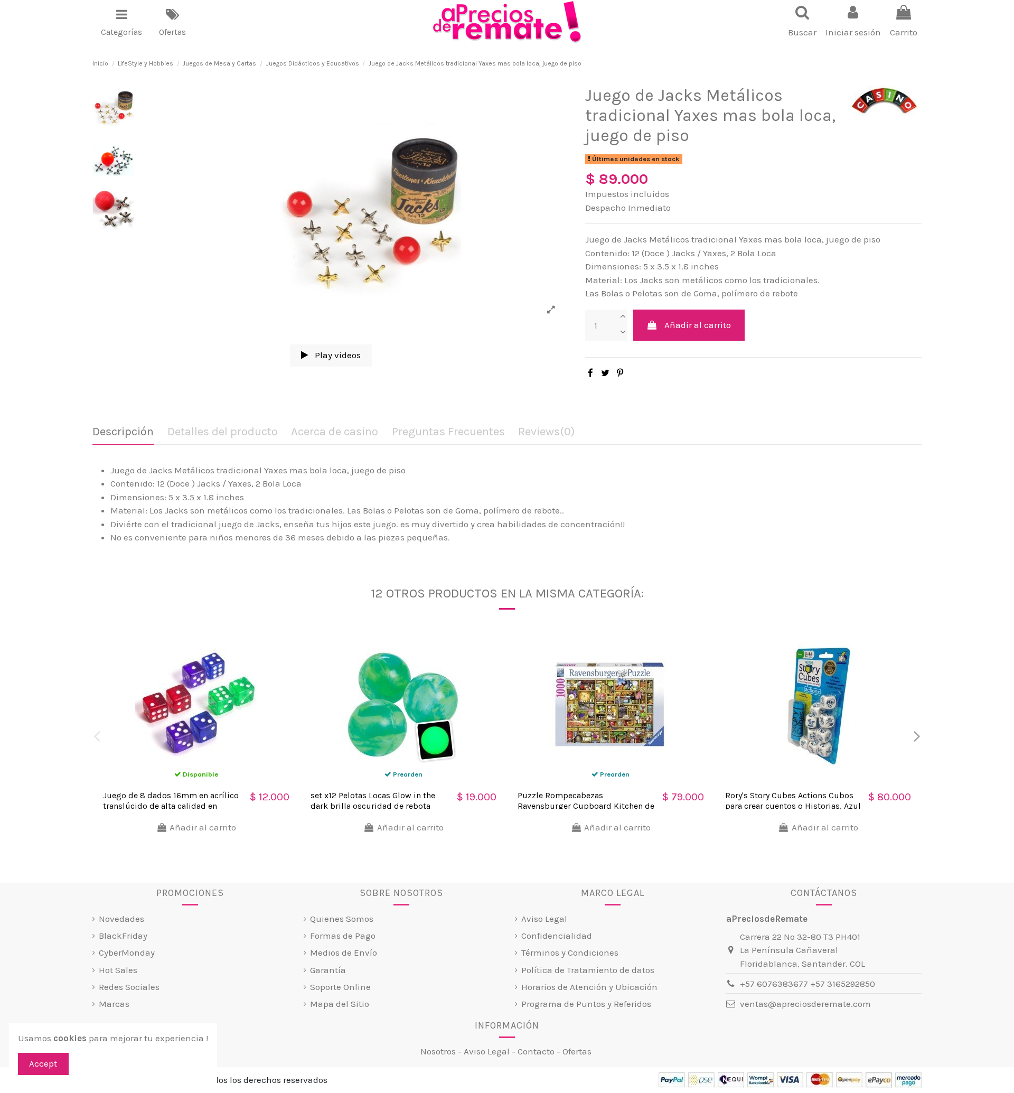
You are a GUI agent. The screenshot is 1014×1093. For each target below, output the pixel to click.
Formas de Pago (342, 935)
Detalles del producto (222, 431)
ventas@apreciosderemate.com (805, 1003)
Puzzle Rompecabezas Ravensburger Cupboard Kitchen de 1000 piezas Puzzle (586, 805)
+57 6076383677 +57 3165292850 (807, 983)
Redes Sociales (129, 987)
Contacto (536, 1051)
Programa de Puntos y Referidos (586, 1003)
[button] (121, 22)
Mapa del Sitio (339, 1003)
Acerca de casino (334, 431)
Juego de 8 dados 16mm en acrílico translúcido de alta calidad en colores (171, 805)
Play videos (337, 355)
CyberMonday (127, 952)
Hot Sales (118, 970)
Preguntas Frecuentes (448, 431)
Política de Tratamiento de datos (587, 970)
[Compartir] (590, 373)
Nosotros (438, 1051)
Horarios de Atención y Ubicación (589, 987)
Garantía (328, 970)
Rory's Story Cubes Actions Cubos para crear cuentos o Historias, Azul (793, 800)
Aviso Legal (544, 918)
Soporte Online (340, 987)
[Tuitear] (605, 373)
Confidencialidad (556, 935)
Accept (43, 1063)
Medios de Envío (343, 952)
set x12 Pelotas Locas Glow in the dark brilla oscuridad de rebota (373, 800)
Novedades (121, 918)
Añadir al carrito (697, 325)
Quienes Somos (341, 918)
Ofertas (577, 1051)
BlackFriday (123, 935)
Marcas (114, 1003)
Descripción (123, 431)
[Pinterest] (620, 373)
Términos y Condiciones (569, 952)
